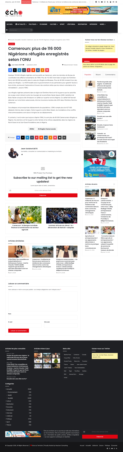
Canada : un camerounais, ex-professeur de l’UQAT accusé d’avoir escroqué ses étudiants (106, 138)
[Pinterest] (29, 70)
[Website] (22, 154)
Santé (10, 395)
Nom (9, 314)
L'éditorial (9, 416)
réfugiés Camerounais (47, 129)
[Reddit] (33, 70)
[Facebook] (10, 70)
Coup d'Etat (67, 358)
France (66, 364)
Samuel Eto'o (72, 374)
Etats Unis (77, 361)
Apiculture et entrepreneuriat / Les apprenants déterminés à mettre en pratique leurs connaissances (92, 242)
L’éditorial (71, 24)
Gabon (72, 364)
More (102, 24)
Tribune (8, 425)
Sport (62, 24)
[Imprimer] (64, 138)
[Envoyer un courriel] (23, 65)
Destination (82, 24)
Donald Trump (67, 361)
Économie (43, 24)
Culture (53, 24)
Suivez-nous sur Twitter (101, 349)
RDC (65, 374)
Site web (47, 322)
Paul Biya (77, 371)
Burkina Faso (67, 354)
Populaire (88, 75)
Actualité (21, 24)
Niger (70, 371)
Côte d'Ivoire (76, 358)
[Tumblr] (24, 70)
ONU (32, 129)
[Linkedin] (19, 70)
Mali (65, 371)
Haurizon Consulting (62, 445)
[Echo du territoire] (14, 13)
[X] (15, 70)
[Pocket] (47, 70)
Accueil (10, 24)
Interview (93, 24)
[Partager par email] (60, 138)
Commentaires (110, 75)
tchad (65, 377)
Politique (32, 24)
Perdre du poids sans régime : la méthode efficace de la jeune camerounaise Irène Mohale (104, 86)
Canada (84, 354)
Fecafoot (84, 361)
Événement (9, 410)
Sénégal (81, 374)
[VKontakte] (38, 70)
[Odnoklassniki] (42, 70)
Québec (84, 371)
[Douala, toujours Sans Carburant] (90, 127)
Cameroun (76, 354)
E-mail (10, 322)
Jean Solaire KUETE (17, 65)
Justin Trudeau (68, 367)
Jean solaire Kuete (82, 364)
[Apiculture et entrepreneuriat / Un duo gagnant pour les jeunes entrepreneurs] (47, 366)
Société (24, 40)
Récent (98, 75)
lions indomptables (80, 367)
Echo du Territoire (37, 445)
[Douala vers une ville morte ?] (90, 119)
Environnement (12, 392)
